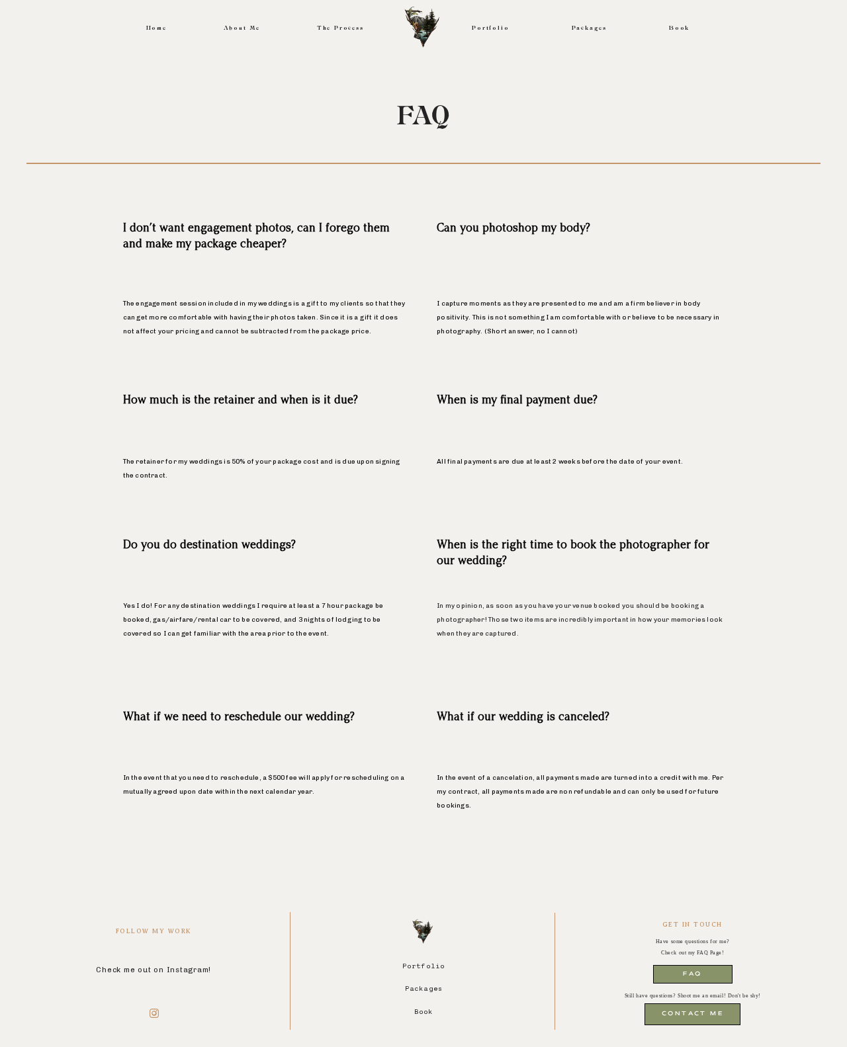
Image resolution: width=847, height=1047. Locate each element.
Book (679, 28)
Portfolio (490, 28)
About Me (242, 28)
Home (156, 28)
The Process (340, 28)
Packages (589, 28)
